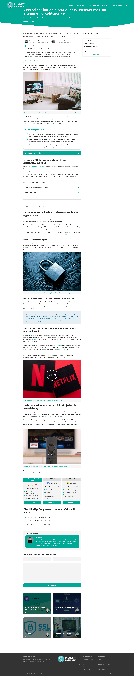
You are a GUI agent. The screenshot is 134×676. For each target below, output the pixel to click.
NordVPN (59, 345)
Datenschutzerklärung (104, 664)
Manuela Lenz (41, 41)
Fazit (85, 49)
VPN (67, 119)
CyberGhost (61, 349)
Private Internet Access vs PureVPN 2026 (37, 603)
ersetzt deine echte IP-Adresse (36, 166)
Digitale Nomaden (117, 5)
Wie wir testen (28, 60)
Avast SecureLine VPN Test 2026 (67, 603)
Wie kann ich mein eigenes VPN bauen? (38, 517)
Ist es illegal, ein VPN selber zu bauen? (38, 521)
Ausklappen (96, 54)
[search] (126, 5)
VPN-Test (55, 123)
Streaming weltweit (93, 5)
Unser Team (36, 60)
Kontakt (100, 659)
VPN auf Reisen (81, 5)
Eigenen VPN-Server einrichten (92, 41)
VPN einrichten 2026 (67, 627)
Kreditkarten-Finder (88, 659)
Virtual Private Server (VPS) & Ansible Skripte (36, 187)
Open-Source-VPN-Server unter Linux (35, 202)
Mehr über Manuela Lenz (53, 545)
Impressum (101, 662)
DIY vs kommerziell (89, 43)
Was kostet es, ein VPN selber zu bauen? (39, 524)
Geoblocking (105, 5)
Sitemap (100, 667)
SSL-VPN (37, 627)
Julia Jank (64, 41)
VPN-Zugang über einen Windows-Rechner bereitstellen (39, 197)
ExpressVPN (64, 234)
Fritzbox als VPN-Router (31, 192)
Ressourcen (86, 662)
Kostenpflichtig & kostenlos (91, 46)
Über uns (85, 664)
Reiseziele (70, 5)
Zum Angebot (33, 502)
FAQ (85, 51)
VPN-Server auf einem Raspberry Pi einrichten (37, 207)
